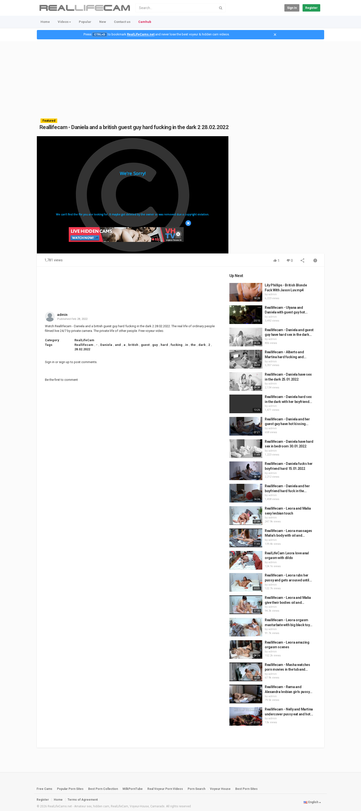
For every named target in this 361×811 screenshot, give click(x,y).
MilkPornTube (133, 789)
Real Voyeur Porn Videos (165, 789)
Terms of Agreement (83, 799)
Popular (85, 22)
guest (145, 345)
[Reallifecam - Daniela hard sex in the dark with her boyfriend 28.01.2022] (245, 404)
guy (155, 345)
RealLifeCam (84, 340)
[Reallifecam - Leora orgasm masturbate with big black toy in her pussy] (245, 627)
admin (62, 315)
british (133, 345)
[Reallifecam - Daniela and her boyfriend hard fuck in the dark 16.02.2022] (245, 493)
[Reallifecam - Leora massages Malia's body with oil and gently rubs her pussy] (245, 538)
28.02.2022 (82, 349)
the (193, 345)
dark (202, 345)
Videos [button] (63, 22)
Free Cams (44, 789)
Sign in (292, 8)
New (102, 22)
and (118, 345)
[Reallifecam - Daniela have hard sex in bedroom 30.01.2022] (245, 448)
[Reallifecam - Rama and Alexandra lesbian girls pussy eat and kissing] (245, 694)
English (313, 802)
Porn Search (196, 789)
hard (164, 345)
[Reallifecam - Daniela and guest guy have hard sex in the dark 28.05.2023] (245, 337)
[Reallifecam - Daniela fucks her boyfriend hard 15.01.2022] (245, 470)
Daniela (106, 345)
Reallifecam (83, 345)
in (186, 345)
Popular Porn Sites (70, 789)
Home (45, 22)
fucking (176, 345)
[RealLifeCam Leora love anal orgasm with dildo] (245, 560)
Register (311, 8)
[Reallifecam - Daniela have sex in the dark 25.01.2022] (245, 381)
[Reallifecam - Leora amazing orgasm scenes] (245, 649)
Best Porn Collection (103, 789)
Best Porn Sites (246, 789)
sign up (64, 362)
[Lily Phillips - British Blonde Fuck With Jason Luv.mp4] (245, 292)
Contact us (122, 22)
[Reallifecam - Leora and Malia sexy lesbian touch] (245, 515)
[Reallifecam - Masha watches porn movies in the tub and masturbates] (245, 672)
